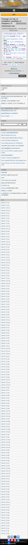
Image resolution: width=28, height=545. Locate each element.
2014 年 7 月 (4, 452)
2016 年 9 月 (4, 387)
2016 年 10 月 (4, 385)
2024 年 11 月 (4, 228)
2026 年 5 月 (4, 202)
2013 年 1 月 (4, 499)
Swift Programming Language (8, 180)
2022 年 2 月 (4, 254)
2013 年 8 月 (4, 481)
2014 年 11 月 (4, 445)
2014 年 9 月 (4, 450)
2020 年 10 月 (4, 283)
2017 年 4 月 (4, 369)
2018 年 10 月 (4, 322)
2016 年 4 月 (4, 400)
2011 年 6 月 (4, 530)
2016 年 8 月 (4, 390)
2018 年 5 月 (4, 335)
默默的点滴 (4, 183)
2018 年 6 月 (4, 333)
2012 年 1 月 (4, 525)
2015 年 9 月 (4, 419)
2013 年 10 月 (4, 476)
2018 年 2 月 (4, 343)
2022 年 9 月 (4, 247)
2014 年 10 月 (4, 447)
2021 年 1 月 (4, 278)
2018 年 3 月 (4, 340)
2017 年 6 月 (4, 364)
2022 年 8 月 (4, 249)
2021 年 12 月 (4, 260)
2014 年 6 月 (4, 455)
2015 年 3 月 (4, 434)
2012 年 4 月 (4, 517)
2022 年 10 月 (4, 244)
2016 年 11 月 (4, 382)
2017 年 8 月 (4, 359)
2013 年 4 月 (4, 491)
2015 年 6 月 (4, 426)
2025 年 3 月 (4, 218)
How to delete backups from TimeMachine (12, 143)
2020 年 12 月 (4, 280)
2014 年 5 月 (4, 458)
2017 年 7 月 (4, 361)
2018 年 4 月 (4, 338)
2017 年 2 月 (4, 374)
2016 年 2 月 (4, 405)
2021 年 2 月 (4, 275)
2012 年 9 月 (4, 507)
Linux (13, 26)
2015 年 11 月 (4, 413)
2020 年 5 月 (4, 291)
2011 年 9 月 (4, 528)
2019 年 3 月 (4, 314)
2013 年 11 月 (4, 473)
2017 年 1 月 (4, 377)
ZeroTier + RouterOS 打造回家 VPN (10, 158)
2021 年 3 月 (4, 273)
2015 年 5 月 (4, 429)
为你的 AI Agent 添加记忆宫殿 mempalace (12, 138)
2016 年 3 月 (4, 403)
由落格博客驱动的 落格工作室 (8, 110)
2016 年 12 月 (4, 379)
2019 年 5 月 (4, 309)
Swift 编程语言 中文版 (7, 193)
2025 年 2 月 (4, 221)
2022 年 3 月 (4, 252)
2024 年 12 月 (4, 226)
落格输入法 (4, 190)
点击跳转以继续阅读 (14, 73)
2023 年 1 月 (4, 239)
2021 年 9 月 (4, 265)
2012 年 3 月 (4, 520)
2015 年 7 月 (4, 424)
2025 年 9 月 (4, 213)
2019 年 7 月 (4, 304)
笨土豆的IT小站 (5, 185)
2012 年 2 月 (4, 523)
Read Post (22, 75)
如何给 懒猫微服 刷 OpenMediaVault (10, 148)
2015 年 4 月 (4, 432)
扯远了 (3, 177)
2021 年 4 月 (4, 270)
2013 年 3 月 (4, 494)
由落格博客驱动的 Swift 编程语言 (9, 113)
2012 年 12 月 (4, 502)
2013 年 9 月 (4, 478)
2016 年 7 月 (4, 392)
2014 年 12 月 (4, 442)
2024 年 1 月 (4, 234)
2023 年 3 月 (4, 236)
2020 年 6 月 (4, 288)
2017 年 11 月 (4, 351)
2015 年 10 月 (4, 416)
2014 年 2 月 (4, 465)
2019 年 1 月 (4, 317)
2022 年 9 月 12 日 (21, 23)
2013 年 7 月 (4, 484)
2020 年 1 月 (4, 299)
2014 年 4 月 (4, 460)
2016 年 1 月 (4, 408)
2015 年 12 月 (4, 411)
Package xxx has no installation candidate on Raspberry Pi (11, 21)
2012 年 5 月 (4, 515)
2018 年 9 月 (4, 325)
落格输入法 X (4, 103)
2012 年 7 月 (4, 512)
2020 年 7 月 (4, 286)
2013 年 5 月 (4, 489)
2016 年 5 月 (4, 398)
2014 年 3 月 (4, 463)
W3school (3, 188)
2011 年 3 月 (4, 533)
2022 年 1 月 (4, 257)
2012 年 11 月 (4, 504)
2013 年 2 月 (4, 497)
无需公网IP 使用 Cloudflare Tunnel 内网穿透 (12, 145)
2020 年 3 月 (4, 296)
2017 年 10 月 (4, 353)
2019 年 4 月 (4, 312)
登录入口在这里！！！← (7, 116)
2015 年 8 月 (4, 421)
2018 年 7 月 (4, 330)
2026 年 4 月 (4, 205)
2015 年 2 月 (4, 437)
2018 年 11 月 (4, 320)
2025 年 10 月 (4, 210)
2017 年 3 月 (4, 372)
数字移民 (3, 175)
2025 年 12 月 (4, 208)
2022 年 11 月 (4, 241)
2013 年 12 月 (4, 471)
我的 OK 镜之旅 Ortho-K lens (8, 135)
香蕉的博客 (4, 172)
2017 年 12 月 (4, 348)
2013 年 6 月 (4, 486)
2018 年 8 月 (4, 327)
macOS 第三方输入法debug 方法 (9, 140)
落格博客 (14, 4)
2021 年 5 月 (4, 267)
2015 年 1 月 (4, 439)
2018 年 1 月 (4, 346)
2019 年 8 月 (4, 301)
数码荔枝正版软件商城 (7, 96)
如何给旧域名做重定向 (7, 155)
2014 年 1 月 (4, 468)
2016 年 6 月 (4, 395)
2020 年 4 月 (4, 294)
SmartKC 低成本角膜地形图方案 (9, 132)
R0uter (9, 26)
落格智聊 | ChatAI (5, 100)
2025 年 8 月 (4, 215)
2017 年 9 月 (4, 356)
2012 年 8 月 (4, 510)
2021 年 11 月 (4, 262)
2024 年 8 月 (4, 231)
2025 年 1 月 (4, 223)
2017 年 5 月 (4, 366)
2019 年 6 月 (4, 307)
